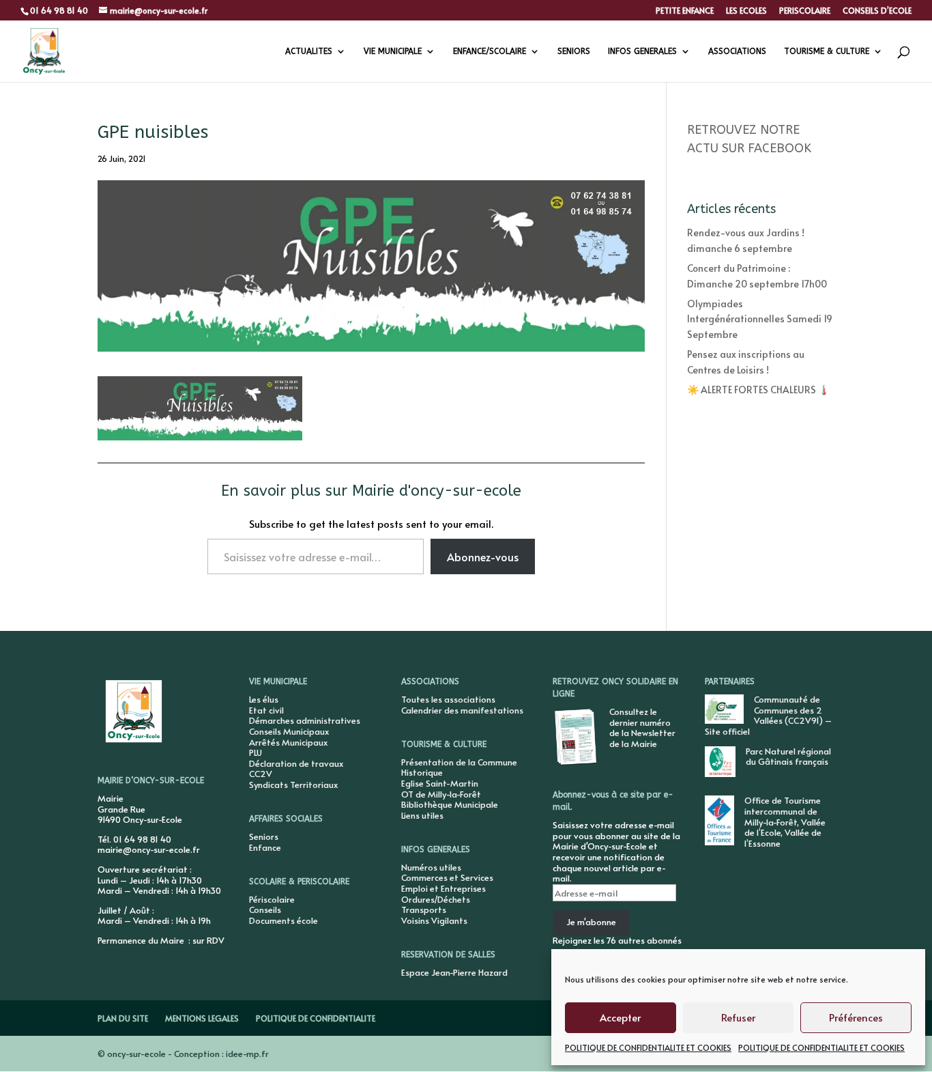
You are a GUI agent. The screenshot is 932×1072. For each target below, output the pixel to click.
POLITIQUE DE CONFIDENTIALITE (315, 1018)
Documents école (283, 920)
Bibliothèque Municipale (449, 804)
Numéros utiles (431, 867)
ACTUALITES (308, 51)
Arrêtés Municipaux (288, 742)
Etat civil (266, 710)
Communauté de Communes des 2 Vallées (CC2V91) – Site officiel (768, 715)
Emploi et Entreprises (443, 888)
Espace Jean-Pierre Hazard (454, 972)
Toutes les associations (448, 699)
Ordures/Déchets (435, 899)
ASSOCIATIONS (737, 51)
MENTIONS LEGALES (202, 1018)
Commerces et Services (447, 877)
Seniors (263, 836)
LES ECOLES (746, 11)
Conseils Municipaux (289, 731)
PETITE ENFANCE (685, 11)
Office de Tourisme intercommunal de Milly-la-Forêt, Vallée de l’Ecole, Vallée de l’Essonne (785, 821)
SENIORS (573, 51)
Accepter (620, 1017)
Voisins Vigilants (434, 920)
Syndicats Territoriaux (293, 784)
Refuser (738, 1017)
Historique (422, 772)
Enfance (265, 847)
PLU (255, 752)
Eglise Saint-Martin (439, 783)
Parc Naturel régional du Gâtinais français (788, 756)
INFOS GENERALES (642, 51)
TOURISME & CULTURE (826, 51)
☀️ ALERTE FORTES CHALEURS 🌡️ (758, 389)
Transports (423, 909)
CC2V (260, 773)
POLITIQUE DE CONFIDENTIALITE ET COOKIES (648, 1047)
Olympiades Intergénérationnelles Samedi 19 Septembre (759, 319)
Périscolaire (272, 899)
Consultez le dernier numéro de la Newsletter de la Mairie (642, 727)
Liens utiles (422, 815)
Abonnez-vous (483, 556)
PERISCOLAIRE (804, 11)
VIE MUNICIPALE (393, 51)
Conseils (265, 909)
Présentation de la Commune (459, 762)
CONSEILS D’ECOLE (877, 11)
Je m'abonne (591, 922)
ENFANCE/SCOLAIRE (489, 51)
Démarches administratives (304, 720)
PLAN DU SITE (123, 1018)
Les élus (263, 699)
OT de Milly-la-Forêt (441, 794)
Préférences (856, 1017)
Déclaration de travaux (296, 763)
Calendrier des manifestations (462, 710)
